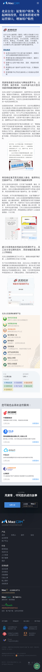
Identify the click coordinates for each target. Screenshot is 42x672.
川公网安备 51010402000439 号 (27, 655)
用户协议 (37, 621)
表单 (3, 535)
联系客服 (12, 599)
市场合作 (16, 621)
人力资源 (5, 555)
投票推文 (29, 168)
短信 (32, 535)
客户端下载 (9, 611)
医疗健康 (5, 558)
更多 (3, 561)
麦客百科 (5, 599)
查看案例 (35, 423)
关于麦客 (5, 621)
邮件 (22, 535)
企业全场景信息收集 (8, 593)
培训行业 (5, 552)
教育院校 (5, 549)
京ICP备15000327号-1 (8, 655)
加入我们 (26, 621)
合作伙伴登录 (19, 611)
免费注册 (12, 505)
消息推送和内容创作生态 (10, 608)
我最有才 (33, 238)
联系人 (13, 535)
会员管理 (5, 538)
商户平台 (5, 541)
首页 (3, 611)
